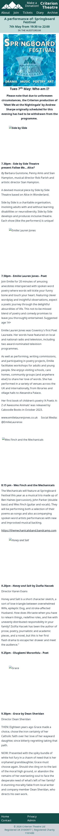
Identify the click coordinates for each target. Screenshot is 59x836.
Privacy (32, 816)
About (5, 12)
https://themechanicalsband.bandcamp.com (28, 530)
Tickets (28, 12)
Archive (52, 12)
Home (5, 816)
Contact (6, 820)
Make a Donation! (32, 4)
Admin (31, 820)
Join (16, 12)
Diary (40, 12)
